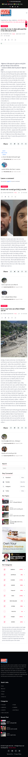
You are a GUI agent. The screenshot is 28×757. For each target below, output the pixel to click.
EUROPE (3, 710)
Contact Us (3, 696)
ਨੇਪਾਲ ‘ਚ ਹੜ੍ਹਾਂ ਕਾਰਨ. (11, 735)
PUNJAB (4, 704)
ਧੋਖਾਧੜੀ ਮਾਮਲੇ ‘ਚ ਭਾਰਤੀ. (12, 729)
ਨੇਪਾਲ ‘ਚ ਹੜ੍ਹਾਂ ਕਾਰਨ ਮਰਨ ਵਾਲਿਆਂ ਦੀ (10, 285)
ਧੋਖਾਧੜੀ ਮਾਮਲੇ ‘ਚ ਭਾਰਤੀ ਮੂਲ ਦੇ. (16, 509)
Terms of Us (10, 754)
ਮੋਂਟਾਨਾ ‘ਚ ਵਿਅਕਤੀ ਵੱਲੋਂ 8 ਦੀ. (16, 502)
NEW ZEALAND (5, 712)
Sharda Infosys (12, 748)
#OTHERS (4, 305)
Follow (22, 477)
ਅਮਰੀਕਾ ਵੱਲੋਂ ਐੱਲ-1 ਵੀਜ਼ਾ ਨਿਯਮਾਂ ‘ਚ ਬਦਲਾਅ (11, 169)
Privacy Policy (17, 754)
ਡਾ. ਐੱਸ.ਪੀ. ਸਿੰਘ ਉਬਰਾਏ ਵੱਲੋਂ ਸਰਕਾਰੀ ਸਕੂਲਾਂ (11, 157)
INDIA (11, 520)
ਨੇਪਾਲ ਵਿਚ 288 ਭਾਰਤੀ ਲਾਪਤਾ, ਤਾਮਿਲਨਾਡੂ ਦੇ (11, 441)
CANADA (15, 707)
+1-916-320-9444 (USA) (15, 1)
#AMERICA (4, 26)
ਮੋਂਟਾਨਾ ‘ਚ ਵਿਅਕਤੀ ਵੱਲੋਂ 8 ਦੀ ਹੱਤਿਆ (9, 297)
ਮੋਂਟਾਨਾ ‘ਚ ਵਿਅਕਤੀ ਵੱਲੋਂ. (12, 723)
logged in (9, 181)
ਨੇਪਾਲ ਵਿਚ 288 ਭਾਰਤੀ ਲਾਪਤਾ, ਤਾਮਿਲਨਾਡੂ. (16, 522)
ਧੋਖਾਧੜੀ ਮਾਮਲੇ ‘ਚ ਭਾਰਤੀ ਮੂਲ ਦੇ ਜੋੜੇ (9, 453)
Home (2, 686)
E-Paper (3, 691)
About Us (3, 688)
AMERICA (11, 507)
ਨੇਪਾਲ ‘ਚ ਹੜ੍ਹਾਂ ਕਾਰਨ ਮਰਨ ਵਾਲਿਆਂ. (17, 516)
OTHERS (11, 514)
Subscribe (22, 482)
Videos (2, 694)
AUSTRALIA (15, 710)
